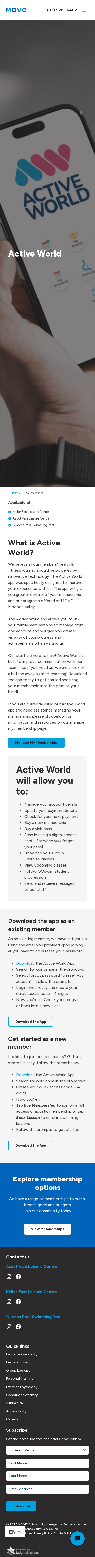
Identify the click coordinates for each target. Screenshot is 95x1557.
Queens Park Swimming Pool (33, 1316)
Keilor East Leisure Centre (31, 1291)
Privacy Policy (43, 1533)
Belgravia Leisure (74, 1524)
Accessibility (16, 1411)
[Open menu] (84, 10)
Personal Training (20, 1378)
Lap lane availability (21, 1354)
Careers (12, 1419)
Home (16, 492)
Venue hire (14, 1403)
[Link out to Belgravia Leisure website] (22, 1551)
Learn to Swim (17, 1362)
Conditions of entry (22, 1395)
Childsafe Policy (64, 1533)
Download (25, 963)
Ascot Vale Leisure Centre (32, 1266)
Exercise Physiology (21, 1387)
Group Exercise (18, 1370)
